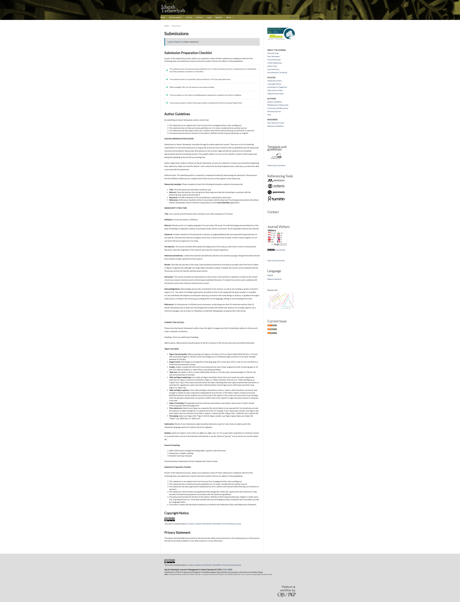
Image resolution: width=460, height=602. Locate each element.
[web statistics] (271, 250)
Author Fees (272, 66)
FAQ (269, 115)
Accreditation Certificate (277, 72)
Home (163, 17)
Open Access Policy (275, 90)
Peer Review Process (275, 123)
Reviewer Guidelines (275, 126)
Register (218, 17)
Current (189, 17)
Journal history (273, 69)
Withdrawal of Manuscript (277, 105)
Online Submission (274, 63)
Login (209, 17)
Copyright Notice (274, 84)
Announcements (175, 17)
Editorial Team (273, 53)
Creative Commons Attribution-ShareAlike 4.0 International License (214, 524)
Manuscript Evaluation (276, 165)
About (229, 17)
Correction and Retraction (277, 108)
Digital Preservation (275, 93)
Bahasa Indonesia (274, 279)
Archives (199, 17)
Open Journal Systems (276, 260)
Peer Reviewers (273, 56)
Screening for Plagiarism (277, 87)
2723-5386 (227, 569)
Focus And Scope (274, 60)
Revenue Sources (274, 111)
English (270, 275)
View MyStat (280, 250)
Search (295, 17)
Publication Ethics (274, 81)
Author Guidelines (274, 102)
